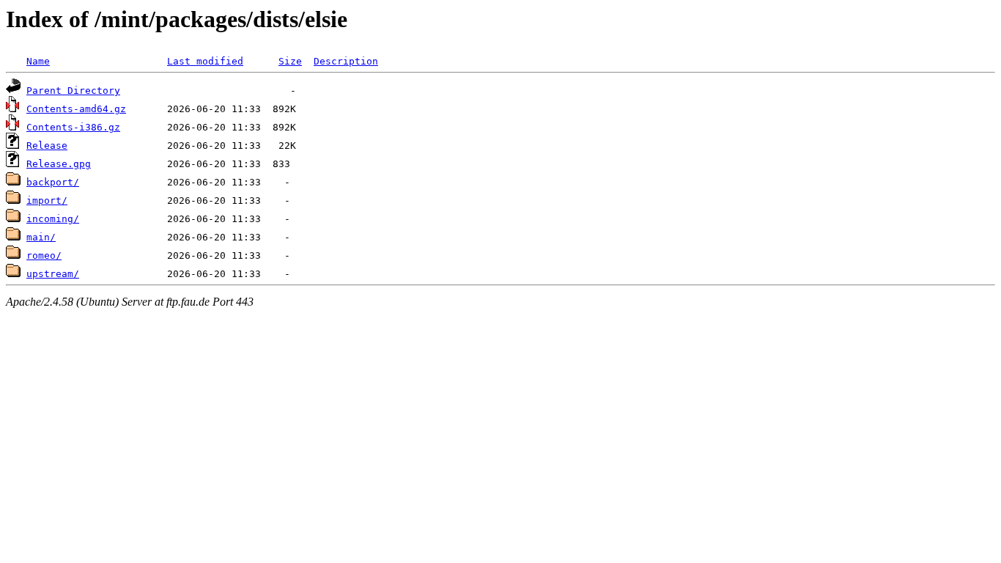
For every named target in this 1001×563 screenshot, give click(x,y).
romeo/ (44, 255)
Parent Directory (73, 90)
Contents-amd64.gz (76, 108)
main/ (41, 237)
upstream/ (52, 273)
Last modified (205, 61)
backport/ (52, 182)
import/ (46, 200)
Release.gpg (58, 163)
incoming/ (52, 218)
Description (346, 61)
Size (290, 61)
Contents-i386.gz (73, 127)
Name (38, 61)
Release (46, 145)
